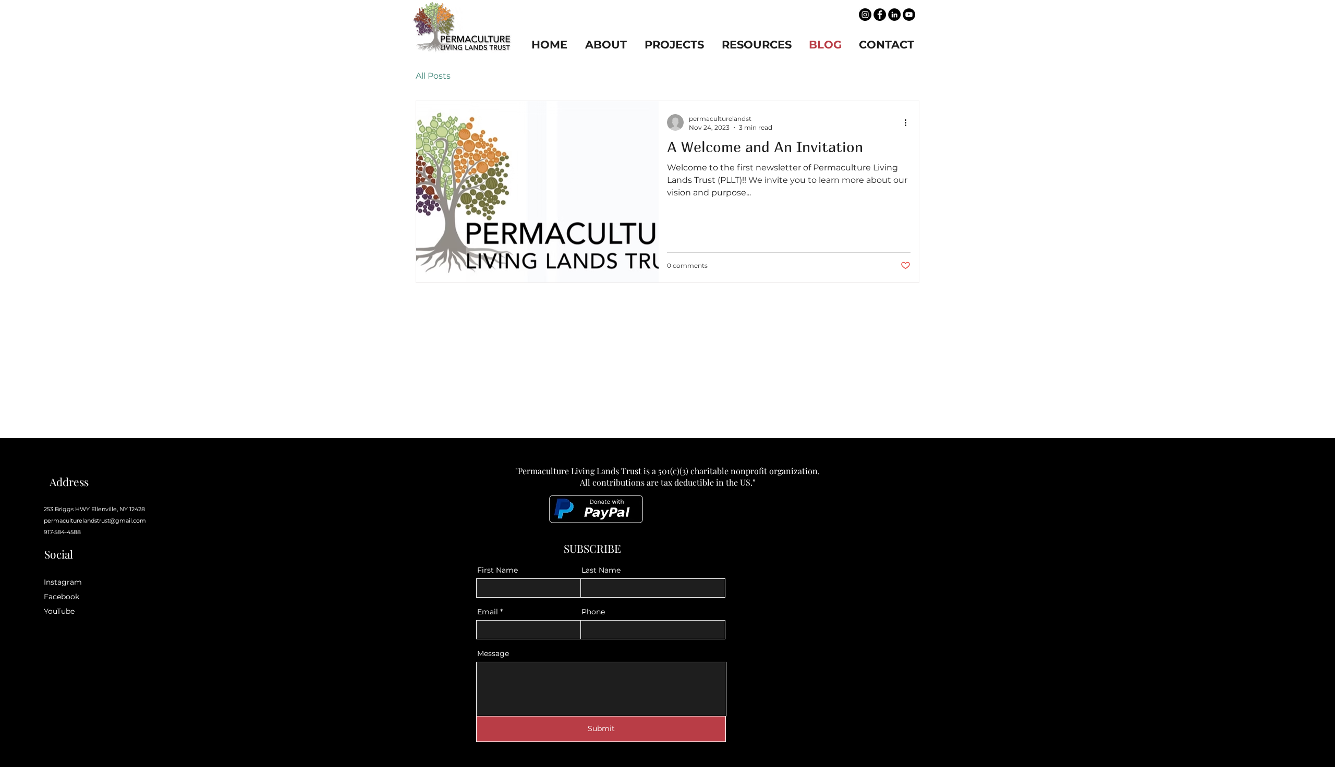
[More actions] (909, 122)
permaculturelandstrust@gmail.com (95, 520)
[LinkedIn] (894, 14)
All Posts (433, 76)
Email (487, 611)
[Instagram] (865, 14)
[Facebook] (879, 14)
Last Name (601, 570)
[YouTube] (909, 14)
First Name (497, 570)
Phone (593, 611)
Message (493, 653)
